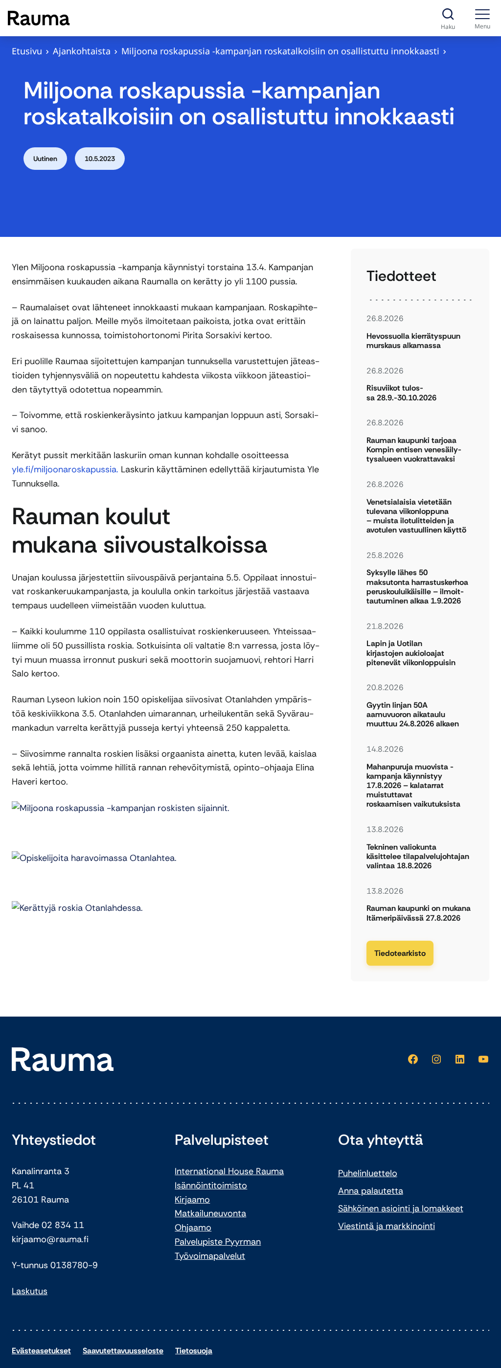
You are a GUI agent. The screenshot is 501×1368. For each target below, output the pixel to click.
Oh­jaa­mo (193, 1227)
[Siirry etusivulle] (39, 18)
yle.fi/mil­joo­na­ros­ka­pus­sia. (65, 469)
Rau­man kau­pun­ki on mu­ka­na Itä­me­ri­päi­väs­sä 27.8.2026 (418, 913)
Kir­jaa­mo (192, 1200)
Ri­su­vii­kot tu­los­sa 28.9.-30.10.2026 (401, 392)
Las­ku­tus (29, 1291)
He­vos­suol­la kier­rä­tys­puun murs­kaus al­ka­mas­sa (413, 340)
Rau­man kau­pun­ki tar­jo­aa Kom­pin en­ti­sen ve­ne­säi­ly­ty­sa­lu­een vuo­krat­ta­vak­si (413, 450)
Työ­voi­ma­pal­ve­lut (210, 1256)
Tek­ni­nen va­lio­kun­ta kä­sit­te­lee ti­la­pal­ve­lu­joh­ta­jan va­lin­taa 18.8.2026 (417, 856)
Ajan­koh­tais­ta (82, 51)
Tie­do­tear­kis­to (400, 953)
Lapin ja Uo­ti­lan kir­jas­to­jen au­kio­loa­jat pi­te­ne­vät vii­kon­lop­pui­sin (410, 653)
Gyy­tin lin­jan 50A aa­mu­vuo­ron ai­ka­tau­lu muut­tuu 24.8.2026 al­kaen (412, 714)
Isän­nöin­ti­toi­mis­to (211, 1185)
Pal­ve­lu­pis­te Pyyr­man (218, 1242)
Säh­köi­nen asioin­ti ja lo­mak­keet (400, 1208)
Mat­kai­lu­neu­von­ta (210, 1213)
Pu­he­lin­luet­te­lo (367, 1173)
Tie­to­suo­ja (193, 1350)
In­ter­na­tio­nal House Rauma (229, 1171)
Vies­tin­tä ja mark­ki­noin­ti (386, 1226)
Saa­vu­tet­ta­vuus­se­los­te (123, 1350)
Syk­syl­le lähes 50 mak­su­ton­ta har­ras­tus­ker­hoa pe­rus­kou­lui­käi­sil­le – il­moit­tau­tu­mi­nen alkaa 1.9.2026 (417, 586)
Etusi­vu (27, 51)
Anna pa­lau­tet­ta (370, 1191)
